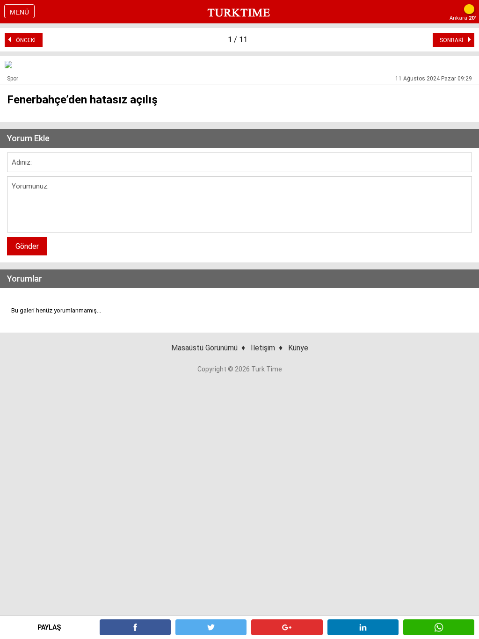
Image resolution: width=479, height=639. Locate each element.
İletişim (263, 347)
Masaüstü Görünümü (204, 347)
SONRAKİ (453, 40)
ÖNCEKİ (24, 40)
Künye (298, 347)
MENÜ (19, 12)
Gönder (27, 246)
